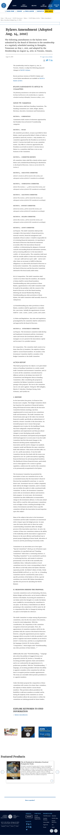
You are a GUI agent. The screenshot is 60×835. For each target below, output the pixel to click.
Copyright (3, 826)
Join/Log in (49, 11)
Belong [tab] (34, 6)
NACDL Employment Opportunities (37, 817)
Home (2, 18)
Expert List (45, 824)
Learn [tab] (14, 6)
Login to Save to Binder (47, 57)
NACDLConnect (46, 816)
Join (53, 824)
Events (44, 827)
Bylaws (25, 18)
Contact (17, 826)
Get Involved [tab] (44, 6)
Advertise (54, 816)
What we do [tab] (50, 5)
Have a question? (30, 800)
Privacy (7, 826)
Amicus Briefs (46, 822)
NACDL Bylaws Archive (34, 18)
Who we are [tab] (56, 5)
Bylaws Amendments (46, 18)
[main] (30, 405)
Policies (12, 826)
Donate (19, 11)
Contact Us (40, 11)
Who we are (8, 18)
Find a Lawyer (29, 11)
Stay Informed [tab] (24, 6)
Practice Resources (54, 821)
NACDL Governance (17, 18)
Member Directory (45, 819)
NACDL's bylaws (25, 70)
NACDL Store (10, 11)
